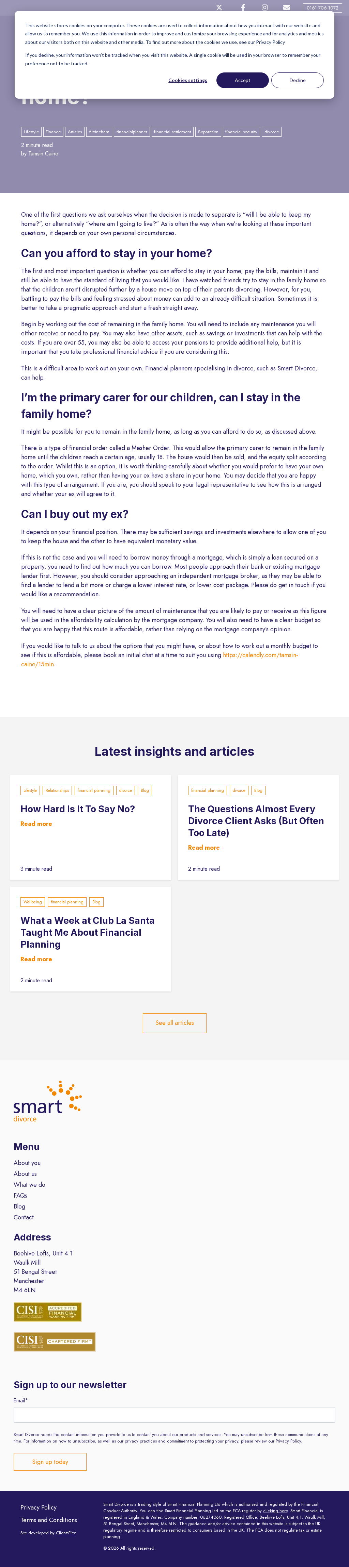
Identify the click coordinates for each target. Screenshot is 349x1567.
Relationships (57, 790)
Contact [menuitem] (24, 1217)
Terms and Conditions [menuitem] (48, 1520)
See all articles (174, 1022)
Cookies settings (187, 80)
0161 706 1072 (322, 7)
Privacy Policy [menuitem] (38, 1507)
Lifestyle (30, 790)
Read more (36, 823)
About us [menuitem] (25, 1173)
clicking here (275, 1511)
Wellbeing (33, 902)
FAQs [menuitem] (20, 1195)
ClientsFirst (66, 1533)
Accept (243, 80)
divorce (125, 790)
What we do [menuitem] (29, 1184)
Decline (298, 80)
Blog (145, 790)
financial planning (94, 790)
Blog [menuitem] (19, 1206)
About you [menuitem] (27, 1162)
